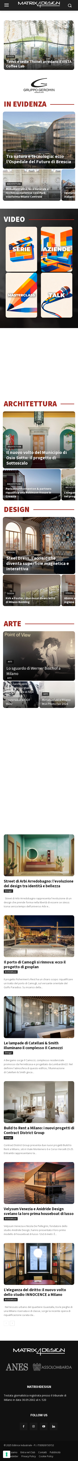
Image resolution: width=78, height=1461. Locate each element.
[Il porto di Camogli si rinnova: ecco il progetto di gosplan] (39, 933)
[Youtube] (43, 1426)
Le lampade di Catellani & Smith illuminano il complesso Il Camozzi (33, 1045)
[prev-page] (6, 1323)
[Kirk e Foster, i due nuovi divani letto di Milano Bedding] (32, 590)
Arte (10, 662)
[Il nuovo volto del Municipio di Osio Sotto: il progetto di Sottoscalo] (39, 439)
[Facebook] (23, 1426)
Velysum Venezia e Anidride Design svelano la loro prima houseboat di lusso (39, 1211)
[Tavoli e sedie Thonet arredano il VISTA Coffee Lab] (39, 48)
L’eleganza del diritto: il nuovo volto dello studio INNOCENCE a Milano (35, 1292)
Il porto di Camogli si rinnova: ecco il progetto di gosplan (35, 964)
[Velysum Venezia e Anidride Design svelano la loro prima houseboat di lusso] (39, 1179)
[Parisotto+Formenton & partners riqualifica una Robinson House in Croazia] (32, 484)
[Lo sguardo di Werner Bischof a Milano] (39, 656)
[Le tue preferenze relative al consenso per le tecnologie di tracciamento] (6, 1454)
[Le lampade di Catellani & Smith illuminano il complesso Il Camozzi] (39, 1014)
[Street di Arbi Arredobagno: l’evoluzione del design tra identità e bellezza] (39, 852)
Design (10, 57)
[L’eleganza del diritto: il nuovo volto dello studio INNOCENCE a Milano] (39, 1260)
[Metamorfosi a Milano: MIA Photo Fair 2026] (57, 694)
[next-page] (12, 1323)
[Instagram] (33, 1426)
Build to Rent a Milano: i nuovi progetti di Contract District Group (39, 1130)
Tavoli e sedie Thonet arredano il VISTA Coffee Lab (39, 64)
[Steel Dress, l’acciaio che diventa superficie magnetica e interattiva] (39, 545)
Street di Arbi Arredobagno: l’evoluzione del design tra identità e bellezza (38, 883)
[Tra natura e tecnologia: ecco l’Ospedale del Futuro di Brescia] (39, 140)
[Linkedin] (53, 1426)
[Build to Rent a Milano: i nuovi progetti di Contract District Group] (39, 1099)
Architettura (14, 151)
